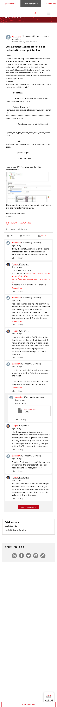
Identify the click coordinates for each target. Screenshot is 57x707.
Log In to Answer (28, 507)
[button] (28, 704)
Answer (26, 235)
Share (43, 235)
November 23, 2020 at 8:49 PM (25, 42)
